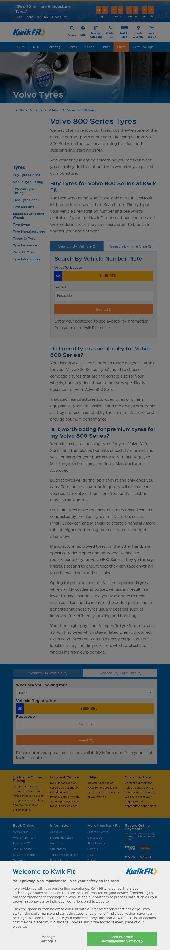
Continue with (121, 938)
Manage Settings (47, 938)
